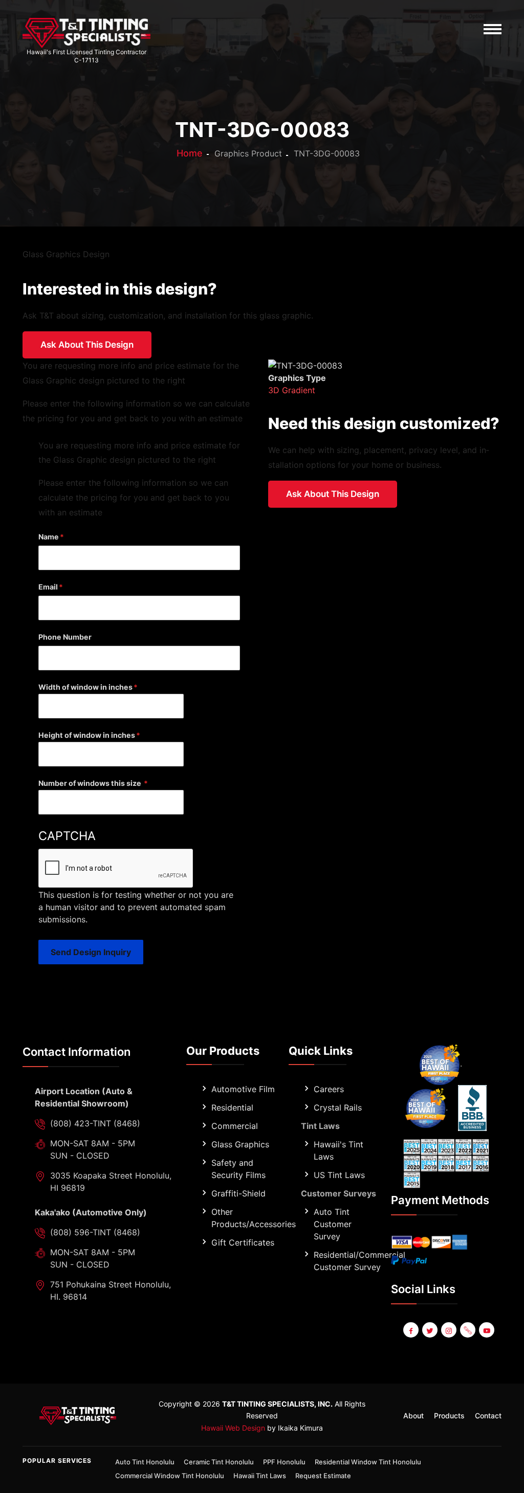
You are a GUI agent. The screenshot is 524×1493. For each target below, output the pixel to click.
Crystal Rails (338, 1107)
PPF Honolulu (284, 1462)
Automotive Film (243, 1089)
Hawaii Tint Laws (259, 1476)
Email (48, 586)
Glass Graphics (240, 1144)
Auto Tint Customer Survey (333, 1224)
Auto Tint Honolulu (144, 1462)
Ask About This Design (87, 345)
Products (449, 1415)
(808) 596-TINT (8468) (95, 1232)
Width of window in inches (85, 687)
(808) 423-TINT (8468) (95, 1123)
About (413, 1415)
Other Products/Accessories (253, 1218)
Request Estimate (323, 1476)
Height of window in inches (86, 735)
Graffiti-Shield (238, 1193)
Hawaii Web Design (233, 1427)
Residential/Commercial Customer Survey (359, 1261)
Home (190, 153)
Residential (232, 1107)
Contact (488, 1415)
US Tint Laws (339, 1175)
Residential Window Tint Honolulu (368, 1462)
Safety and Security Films (238, 1169)
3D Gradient (291, 390)
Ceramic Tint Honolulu (219, 1462)
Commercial (234, 1126)
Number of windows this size (90, 783)
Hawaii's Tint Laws (338, 1150)
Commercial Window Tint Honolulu (169, 1476)
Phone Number (65, 636)
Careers (329, 1089)
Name (48, 536)
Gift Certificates (242, 1242)
